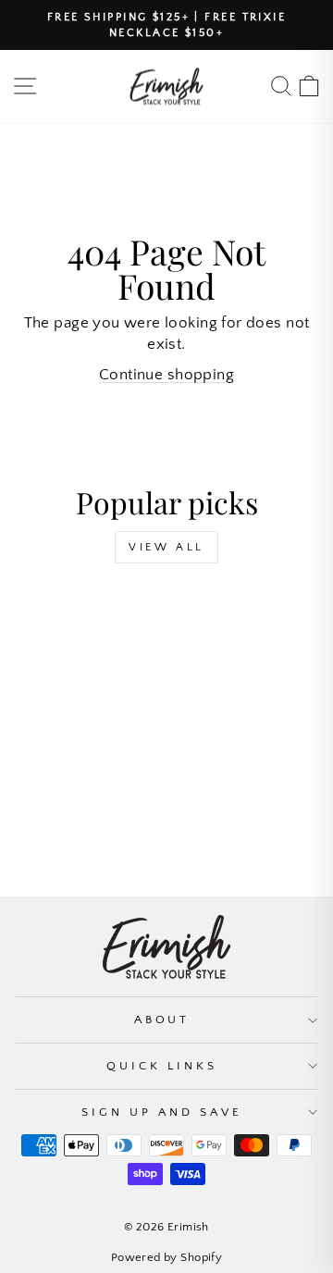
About (162, 1019)
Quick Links (161, 1065)
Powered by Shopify (166, 1257)
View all (166, 547)
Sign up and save (161, 1112)
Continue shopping (166, 374)
